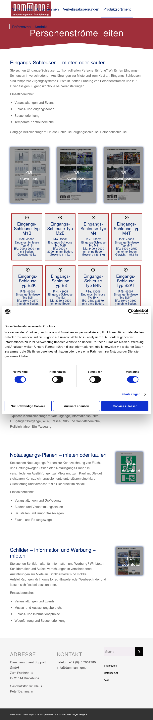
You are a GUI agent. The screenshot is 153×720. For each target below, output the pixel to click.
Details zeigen (130, 394)
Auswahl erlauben (76, 406)
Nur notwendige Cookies (28, 406)
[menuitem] (16, 9)
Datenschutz (111, 673)
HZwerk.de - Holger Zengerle (73, 714)
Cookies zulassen (125, 406)
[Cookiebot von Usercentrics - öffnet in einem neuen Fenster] (131, 312)
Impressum (110, 665)
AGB (107, 680)
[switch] (57, 379)
